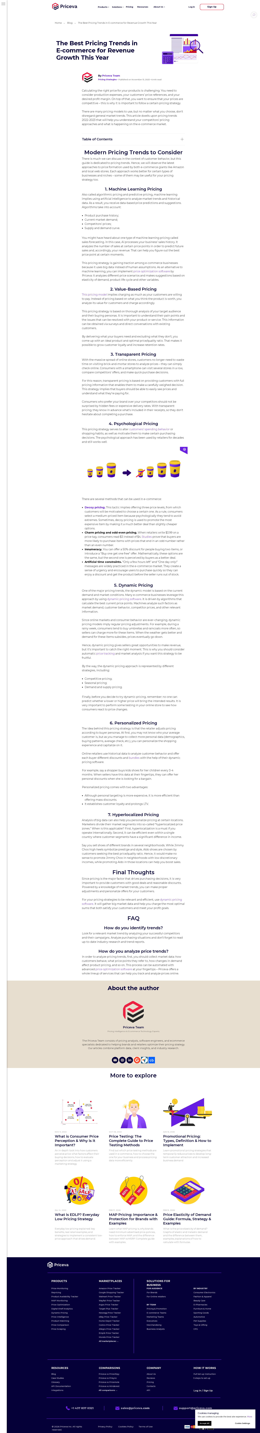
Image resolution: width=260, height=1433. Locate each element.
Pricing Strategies (107, 79)
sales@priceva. (132, 1408)
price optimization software (151, 271)
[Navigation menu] (3, 4)
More (249, 1416)
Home (58, 23)
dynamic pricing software (124, 599)
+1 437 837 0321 (82, 1408)
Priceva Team (111, 75)
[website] (122, 1060)
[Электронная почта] (115, 1060)
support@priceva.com (195, 1408)
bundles (134, 757)
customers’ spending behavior (149, 429)
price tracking (105, 653)
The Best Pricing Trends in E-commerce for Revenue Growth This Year (117, 23)
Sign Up (208, 1390)
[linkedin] (129, 1060)
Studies (147, 536)
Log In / (198, 1390)
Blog (70, 23)
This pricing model (94, 294)
